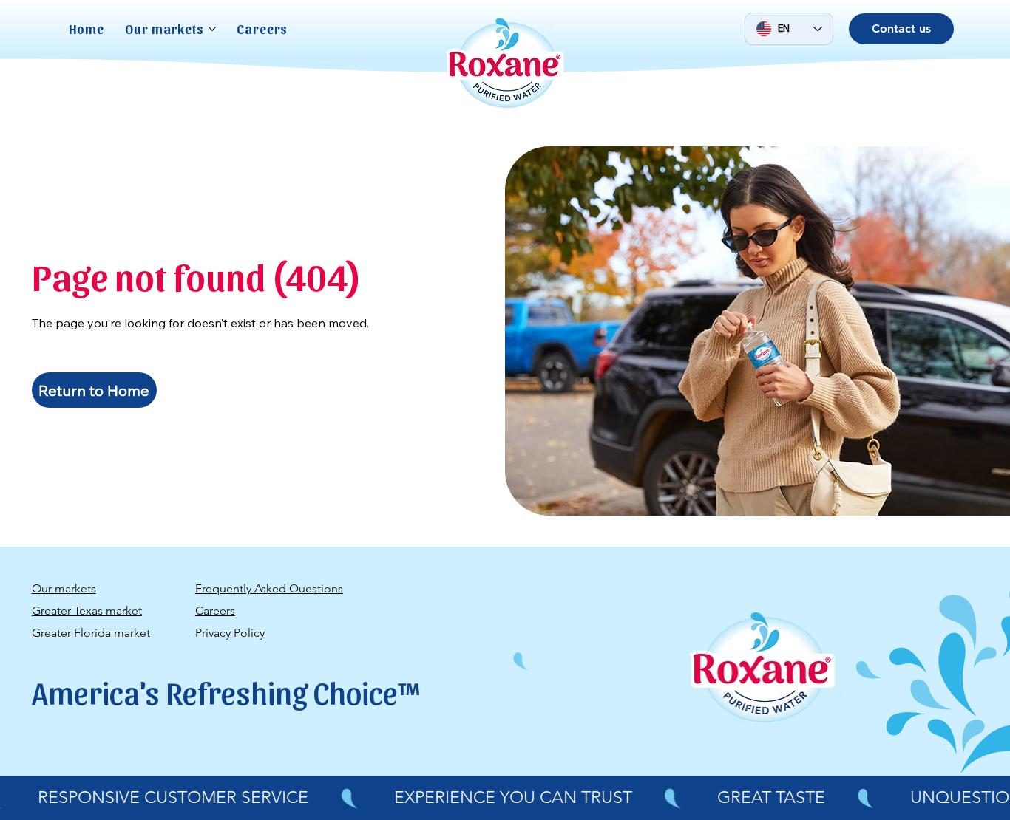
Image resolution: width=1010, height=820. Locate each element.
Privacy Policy (230, 633)
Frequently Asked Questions (269, 588)
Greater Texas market (87, 611)
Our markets (64, 588)
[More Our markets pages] (212, 29)
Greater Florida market (91, 633)
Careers (215, 611)
